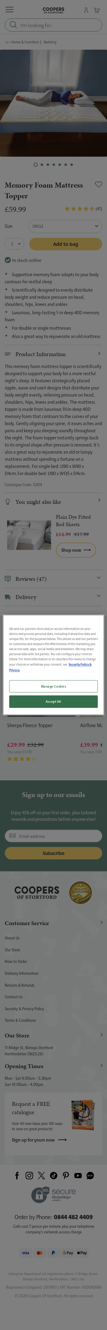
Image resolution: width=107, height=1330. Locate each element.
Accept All (53, 701)
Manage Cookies (53, 686)
